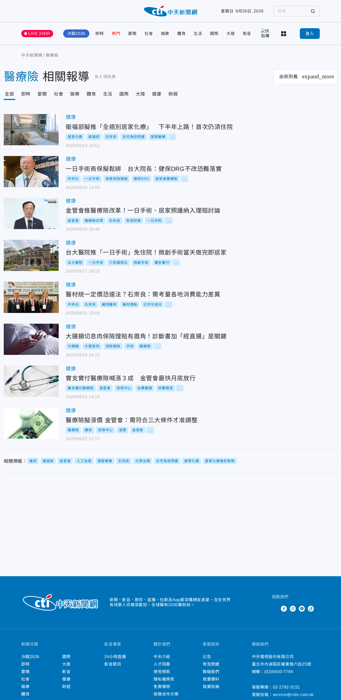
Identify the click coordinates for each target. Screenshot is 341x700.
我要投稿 (211, 687)
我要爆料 (211, 679)
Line (302, 609)
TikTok (311, 609)
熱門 (116, 33)
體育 (181, 33)
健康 (157, 94)
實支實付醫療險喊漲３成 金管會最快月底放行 (31, 381)
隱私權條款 (164, 679)
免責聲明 (162, 687)
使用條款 (162, 672)
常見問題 (211, 664)
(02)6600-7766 (278, 672)
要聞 (132, 33)
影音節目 (112, 664)
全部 (9, 94)
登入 (310, 33)
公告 (207, 657)
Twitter (275, 609)
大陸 (230, 33)
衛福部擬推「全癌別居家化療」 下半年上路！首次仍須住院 (31, 129)
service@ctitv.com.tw (293, 695)
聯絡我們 (211, 672)
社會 (149, 33)
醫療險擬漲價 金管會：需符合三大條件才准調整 (31, 423)
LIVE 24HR (39, 33)
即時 (99, 33)
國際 (214, 33)
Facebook (284, 609)
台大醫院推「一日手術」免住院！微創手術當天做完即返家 (31, 255)
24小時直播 (115, 657)
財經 (173, 94)
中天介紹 (162, 657)
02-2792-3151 (286, 687)
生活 (198, 33)
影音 (247, 33)
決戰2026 (76, 33)
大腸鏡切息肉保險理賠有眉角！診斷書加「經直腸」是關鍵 (31, 339)
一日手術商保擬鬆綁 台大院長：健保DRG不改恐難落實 (31, 171)
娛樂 (165, 33)
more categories (284, 33)
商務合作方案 (166, 694)
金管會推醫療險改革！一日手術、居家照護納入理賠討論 (31, 213)
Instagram (293, 609)
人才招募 (162, 664)
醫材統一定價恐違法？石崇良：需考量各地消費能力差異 (31, 297)
